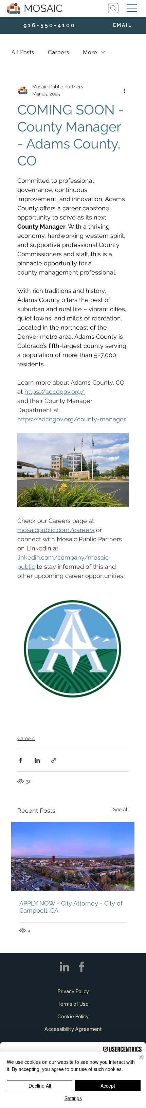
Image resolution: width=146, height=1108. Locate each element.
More (90, 52)
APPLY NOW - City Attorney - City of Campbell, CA (71, 907)
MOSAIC (43, 8)
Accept (108, 1085)
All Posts (22, 52)
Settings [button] (73, 1098)
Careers (58, 52)
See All (121, 809)
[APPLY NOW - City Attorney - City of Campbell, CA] (72, 856)
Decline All (40, 1085)
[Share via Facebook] (20, 760)
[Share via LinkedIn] (37, 760)
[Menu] (132, 8)
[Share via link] (54, 760)
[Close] (136, 1061)
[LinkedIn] (64, 966)
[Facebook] (81, 966)
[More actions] (125, 90)
